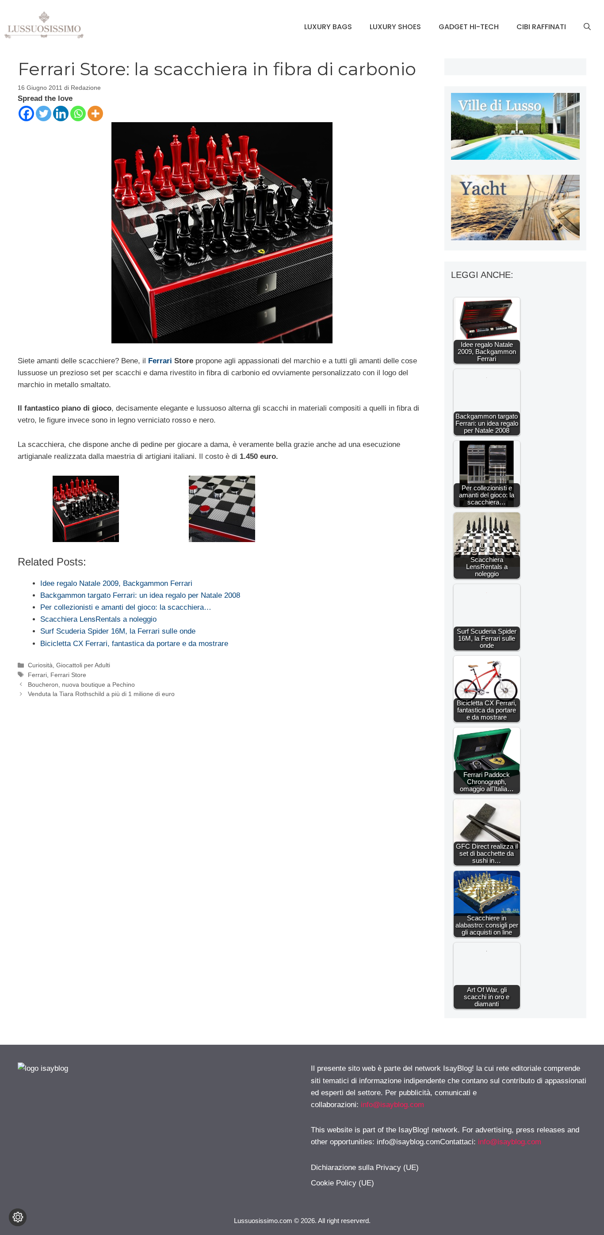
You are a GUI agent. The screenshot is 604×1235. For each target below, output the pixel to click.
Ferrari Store (68, 674)
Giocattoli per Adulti (83, 665)
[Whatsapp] (78, 113)
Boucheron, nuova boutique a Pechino (81, 684)
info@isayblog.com (392, 1104)
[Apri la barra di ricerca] (587, 27)
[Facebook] (26, 113)
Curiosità (40, 665)
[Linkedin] (61, 113)
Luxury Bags (328, 27)
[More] (95, 113)
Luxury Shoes (395, 27)
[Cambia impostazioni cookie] (18, 1217)
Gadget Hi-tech (469, 27)
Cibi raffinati (541, 27)
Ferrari (160, 361)
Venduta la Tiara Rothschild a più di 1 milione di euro (101, 693)
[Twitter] (43, 113)
